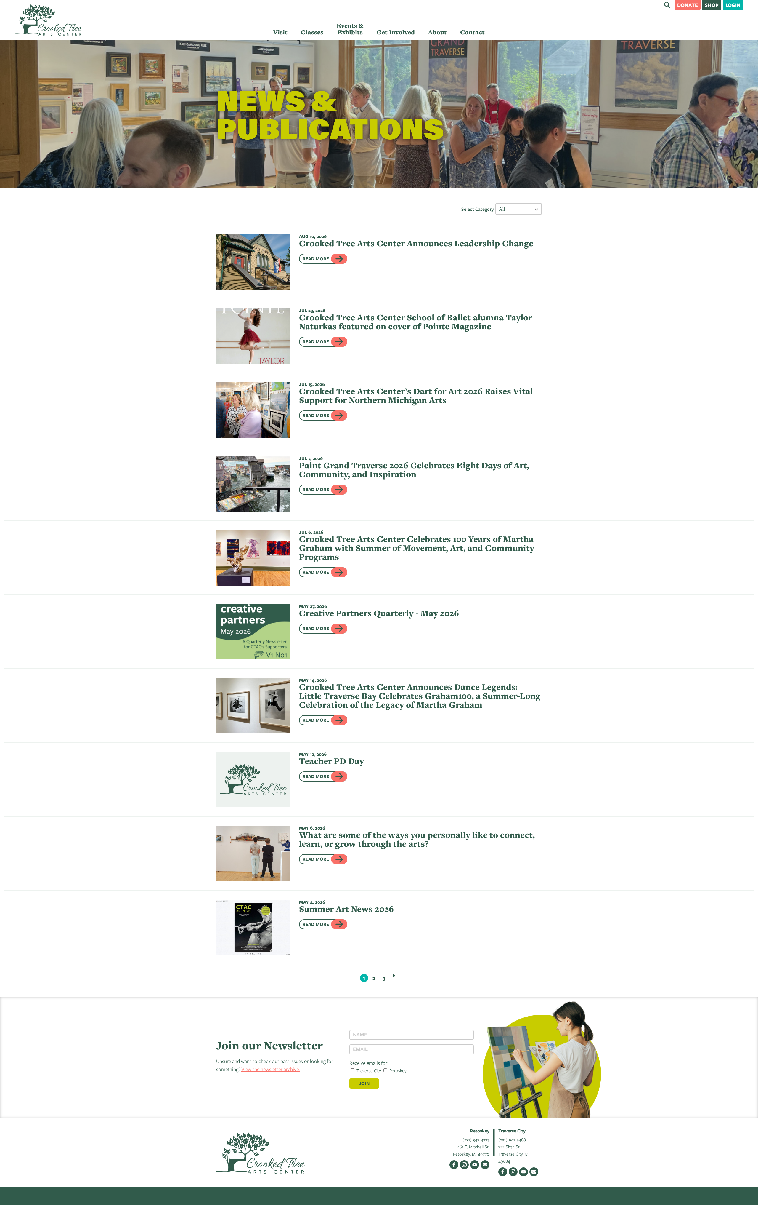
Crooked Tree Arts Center (48, 20)
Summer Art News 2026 (346, 909)
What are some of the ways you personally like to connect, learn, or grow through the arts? (417, 839)
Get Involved (396, 32)
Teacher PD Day (331, 761)
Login (733, 4)
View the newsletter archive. (270, 1069)
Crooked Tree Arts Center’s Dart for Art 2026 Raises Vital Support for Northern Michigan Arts (416, 395)
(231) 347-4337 (475, 1139)
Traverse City (368, 1070)
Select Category (477, 209)
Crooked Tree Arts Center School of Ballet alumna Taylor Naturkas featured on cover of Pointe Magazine (415, 321)
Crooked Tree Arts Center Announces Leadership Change (416, 243)
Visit (280, 32)
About (437, 32)
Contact (472, 32)
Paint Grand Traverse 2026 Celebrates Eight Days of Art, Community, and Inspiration (414, 469)
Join (364, 1083)
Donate (687, 4)
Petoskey (397, 1070)
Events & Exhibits (350, 28)
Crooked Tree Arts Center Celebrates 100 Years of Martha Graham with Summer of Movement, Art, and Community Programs (416, 547)
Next (394, 975)
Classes (312, 32)
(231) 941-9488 (512, 1139)
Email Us (485, 1164)
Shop (712, 4)
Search (667, 4)
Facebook (453, 1164)
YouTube (474, 1164)
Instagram (464, 1164)
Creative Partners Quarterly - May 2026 (379, 613)
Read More (316, 258)
